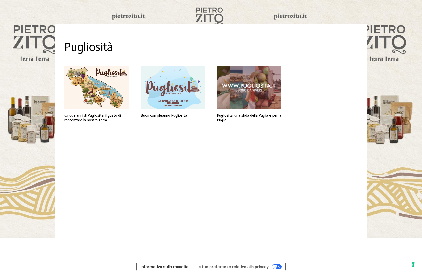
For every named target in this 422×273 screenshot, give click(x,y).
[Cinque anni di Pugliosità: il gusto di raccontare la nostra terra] (96, 87)
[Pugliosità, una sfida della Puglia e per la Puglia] (249, 87)
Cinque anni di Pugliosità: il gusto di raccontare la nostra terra (92, 117)
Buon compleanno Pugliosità (164, 115)
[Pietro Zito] (211, 12)
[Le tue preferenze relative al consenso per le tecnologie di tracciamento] (413, 264)
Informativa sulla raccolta (164, 266)
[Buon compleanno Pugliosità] (173, 87)
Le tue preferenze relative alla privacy (232, 266)
